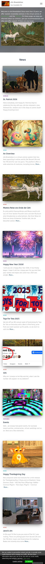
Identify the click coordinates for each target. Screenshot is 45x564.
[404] (22, 352)
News (5, 150)
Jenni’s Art (7, 531)
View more (26, 558)
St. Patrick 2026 (10, 99)
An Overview (9, 154)
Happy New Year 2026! (13, 264)
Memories (6, 419)
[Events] (22, 402)
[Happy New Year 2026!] (22, 244)
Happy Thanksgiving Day (14, 474)
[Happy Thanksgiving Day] (22, 454)
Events (6, 422)
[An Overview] (22, 133)
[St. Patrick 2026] (22, 79)
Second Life (5, 16)
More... (37, 164)
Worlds (5, 96)
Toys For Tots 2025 (11, 319)
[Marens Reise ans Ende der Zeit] (22, 187)
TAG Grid (18, 16)
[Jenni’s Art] (22, 510)
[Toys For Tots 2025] (22, 298)
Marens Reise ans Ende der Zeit (17, 208)
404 (5, 373)
